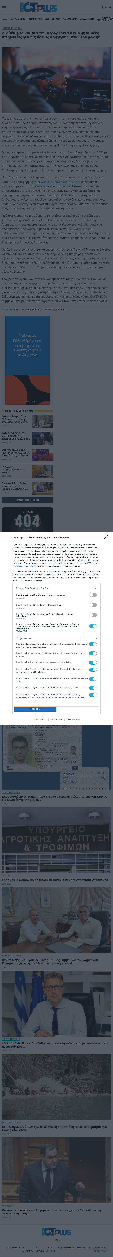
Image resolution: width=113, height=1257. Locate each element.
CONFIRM (35, 709)
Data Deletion (40, 719)
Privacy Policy (73, 719)
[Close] (107, 538)
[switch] (93, 595)
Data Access (56, 719)
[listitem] (56, 588)
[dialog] (56, 628)
